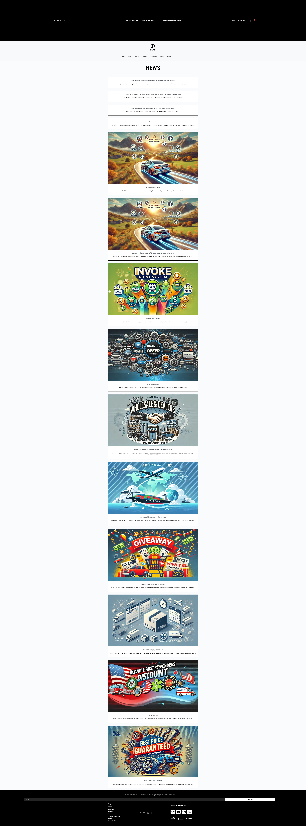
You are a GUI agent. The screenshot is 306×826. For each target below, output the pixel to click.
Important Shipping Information (153, 650)
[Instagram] (144, 813)
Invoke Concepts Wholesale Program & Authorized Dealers (153, 450)
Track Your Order (242, 20)
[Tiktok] (152, 813)
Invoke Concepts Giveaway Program (153, 584)
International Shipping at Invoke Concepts (153, 517)
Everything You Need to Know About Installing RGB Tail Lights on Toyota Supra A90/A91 (153, 94)
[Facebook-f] (140, 813)
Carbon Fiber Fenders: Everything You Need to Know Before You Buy (153, 80)
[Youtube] (148, 813)
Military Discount (153, 715)
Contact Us (154, 56)
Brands (162, 56)
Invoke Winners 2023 (153, 187)
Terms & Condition (58, 20)
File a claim (66, 20)
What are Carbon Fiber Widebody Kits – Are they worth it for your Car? (153, 108)
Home (123, 56)
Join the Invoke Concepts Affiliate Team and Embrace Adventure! (153, 253)
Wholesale (234, 20)
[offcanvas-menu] (292, 56)
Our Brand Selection (153, 384)
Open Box (145, 56)
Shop (129, 56)
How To (137, 56)
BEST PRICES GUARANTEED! (153, 781)
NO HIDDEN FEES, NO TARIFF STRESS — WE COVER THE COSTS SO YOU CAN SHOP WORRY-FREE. (145, 20)
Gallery (169, 56)
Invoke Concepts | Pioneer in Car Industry (153, 122)
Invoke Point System (153, 318)
